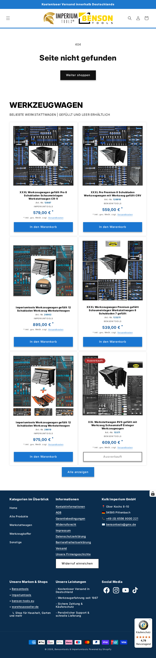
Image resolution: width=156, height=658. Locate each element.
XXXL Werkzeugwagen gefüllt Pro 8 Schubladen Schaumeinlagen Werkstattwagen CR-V (43, 195)
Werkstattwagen (21, 525)
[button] (8, 18)
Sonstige (16, 542)
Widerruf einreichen (77, 563)
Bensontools (20, 588)
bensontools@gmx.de (121, 524)
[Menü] (150, 620)
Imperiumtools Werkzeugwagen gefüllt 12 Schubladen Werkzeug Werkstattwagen (43, 309)
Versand (61, 548)
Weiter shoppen (78, 75)
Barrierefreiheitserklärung (73, 542)
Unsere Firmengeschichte (73, 554)
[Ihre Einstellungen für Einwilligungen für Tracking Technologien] (153, 493)
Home (13, 507)
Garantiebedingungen (70, 518)
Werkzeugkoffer (20, 533)
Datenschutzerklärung (71, 536)
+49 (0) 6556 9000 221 (122, 518)
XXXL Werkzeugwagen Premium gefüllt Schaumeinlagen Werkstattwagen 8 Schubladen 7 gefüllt (113, 310)
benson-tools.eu (23, 600)
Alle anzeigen (78, 472)
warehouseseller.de (25, 606)
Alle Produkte (19, 516)
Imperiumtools (21, 595)
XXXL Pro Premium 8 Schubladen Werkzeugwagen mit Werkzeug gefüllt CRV (112, 194)
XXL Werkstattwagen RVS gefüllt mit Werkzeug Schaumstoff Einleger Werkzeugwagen (112, 425)
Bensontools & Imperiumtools (71, 649)
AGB (58, 512)
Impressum (63, 530)
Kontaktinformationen (70, 506)
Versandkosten (55, 217)
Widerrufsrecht (66, 524)
